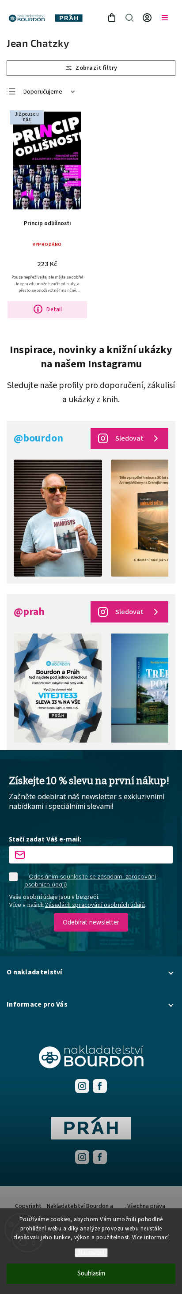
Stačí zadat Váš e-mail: (45, 839)
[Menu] (165, 17)
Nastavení (91, 1252)
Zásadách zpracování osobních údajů (95, 905)
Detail (54, 309)
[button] (91, 972)
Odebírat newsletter (91, 922)
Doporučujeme (42, 91)
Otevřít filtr (91, 68)
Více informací (150, 1237)
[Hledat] (129, 17)
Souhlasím (91, 1273)
